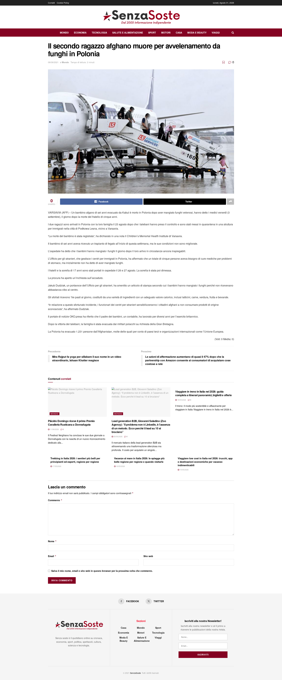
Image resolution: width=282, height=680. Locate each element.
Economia (80, 32)
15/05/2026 (183, 469)
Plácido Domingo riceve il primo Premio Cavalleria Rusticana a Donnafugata (71, 422)
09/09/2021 (53, 62)
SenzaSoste (135, 672)
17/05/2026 (56, 466)
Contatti (51, 2)
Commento (55, 500)
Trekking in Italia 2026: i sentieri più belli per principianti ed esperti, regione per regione (75, 460)
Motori (166, 32)
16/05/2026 (120, 466)
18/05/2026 (181, 399)
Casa (179, 32)
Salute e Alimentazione (127, 32)
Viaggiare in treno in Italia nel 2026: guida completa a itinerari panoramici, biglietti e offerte (203, 393)
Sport (152, 32)
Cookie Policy (63, 2)
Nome (52, 541)
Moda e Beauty (196, 32)
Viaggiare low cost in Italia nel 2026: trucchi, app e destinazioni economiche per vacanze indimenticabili (205, 461)
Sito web (148, 556)
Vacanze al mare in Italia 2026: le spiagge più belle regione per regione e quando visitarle (139, 460)
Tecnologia (99, 32)
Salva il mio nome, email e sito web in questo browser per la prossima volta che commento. (102, 570)
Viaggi (216, 32)
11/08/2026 (54, 429)
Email (52, 556)
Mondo (64, 32)
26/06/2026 (117, 436)
